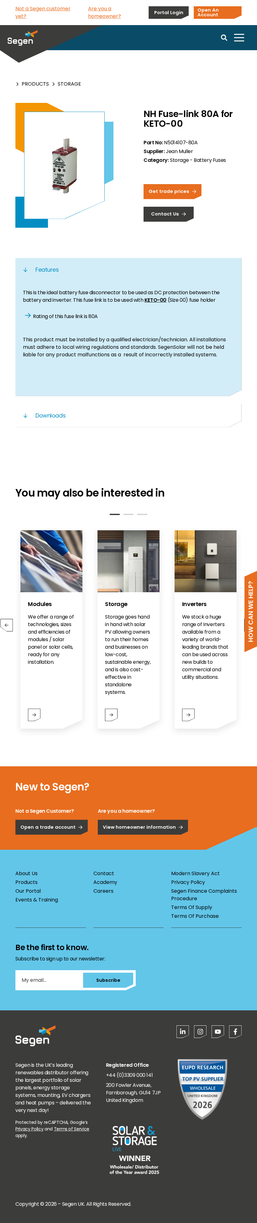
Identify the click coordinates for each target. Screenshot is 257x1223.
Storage (69, 84)
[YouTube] (218, 1031)
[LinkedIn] (182, 1031)
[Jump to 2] (128, 514)
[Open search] (224, 38)
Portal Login (168, 12)
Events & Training (36, 899)
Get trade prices (169, 191)
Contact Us (165, 213)
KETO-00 (155, 300)
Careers (103, 891)
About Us (26, 873)
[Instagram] (200, 1031)
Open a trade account (48, 827)
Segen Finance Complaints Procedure (204, 894)
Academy (105, 882)
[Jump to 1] (115, 514)
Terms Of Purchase (195, 916)
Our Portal (28, 891)
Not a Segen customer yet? (43, 12)
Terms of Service (71, 1129)
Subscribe (108, 980)
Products (35, 84)
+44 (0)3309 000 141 (129, 1075)
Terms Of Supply (191, 907)
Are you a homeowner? (104, 12)
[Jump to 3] (142, 514)
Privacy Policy (188, 882)
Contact (103, 873)
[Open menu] (239, 38)
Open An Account (208, 12)
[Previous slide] (6, 625)
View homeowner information (139, 827)
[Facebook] (235, 1031)
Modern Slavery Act (195, 873)
